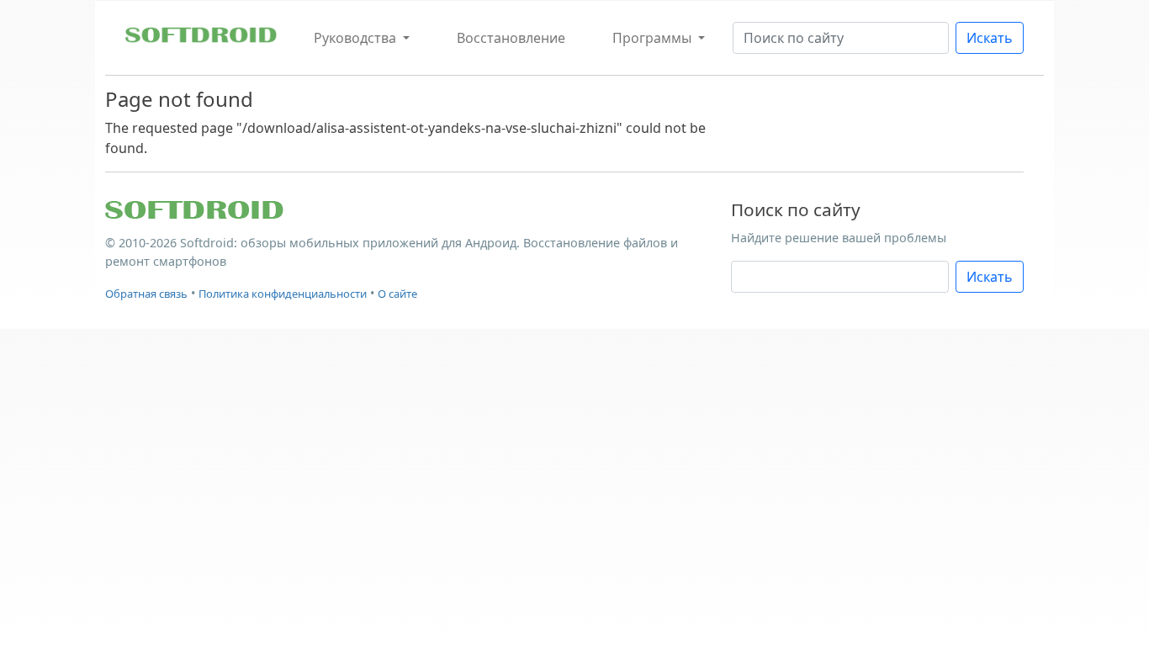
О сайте (397, 293)
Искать (989, 38)
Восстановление (511, 38)
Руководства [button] (357, 38)
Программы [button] (653, 38)
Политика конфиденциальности (283, 293)
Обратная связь (146, 293)
